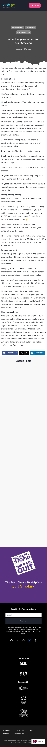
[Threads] (35, 640)
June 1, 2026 (9, 396)
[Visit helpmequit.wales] (23, 595)
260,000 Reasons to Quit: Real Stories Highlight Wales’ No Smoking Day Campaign (23, 517)
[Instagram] (23, 640)
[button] (10, 353)
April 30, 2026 (10, 452)
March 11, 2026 (10, 510)
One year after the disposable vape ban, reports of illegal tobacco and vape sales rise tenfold (22, 403)
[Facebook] (11, 640)
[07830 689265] (23, 646)
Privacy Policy (31, 631)
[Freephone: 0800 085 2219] (23, 591)
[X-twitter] (17, 640)
